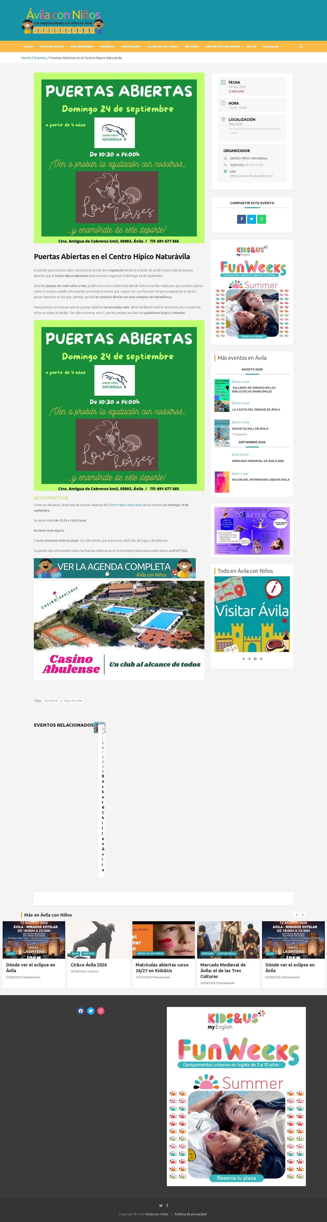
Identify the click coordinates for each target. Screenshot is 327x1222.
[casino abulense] (119, 583)
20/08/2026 (142, 982)
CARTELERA (131, 46)
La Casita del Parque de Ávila (256, 409)
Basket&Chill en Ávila (250, 428)
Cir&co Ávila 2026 (24, 964)
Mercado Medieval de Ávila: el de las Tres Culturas (158, 970)
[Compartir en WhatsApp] (261, 219)
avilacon (28, 971)
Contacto (271, 46)
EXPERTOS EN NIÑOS (223, 46)
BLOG (251, 46)
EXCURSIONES (82, 46)
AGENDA (107, 46)
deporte (51, 700)
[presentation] (296, 915)
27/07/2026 (78, 977)
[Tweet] (251, 219)
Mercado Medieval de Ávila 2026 (258, 460)
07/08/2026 (207, 977)
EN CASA (192, 46)
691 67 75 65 (254, 165)
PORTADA (24, 953)
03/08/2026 (13, 971)
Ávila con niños (156, 1214)
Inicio (28, 46)
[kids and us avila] (252, 246)
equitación (74, 700)
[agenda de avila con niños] (115, 560)
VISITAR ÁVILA (52, 46)
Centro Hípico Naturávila (124, 505)
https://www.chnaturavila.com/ (251, 176)
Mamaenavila (96, 977)
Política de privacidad (190, 1214)
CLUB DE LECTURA (162, 46)
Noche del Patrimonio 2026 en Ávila (260, 479)
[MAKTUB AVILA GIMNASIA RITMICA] (252, 509)
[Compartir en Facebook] (241, 219)
